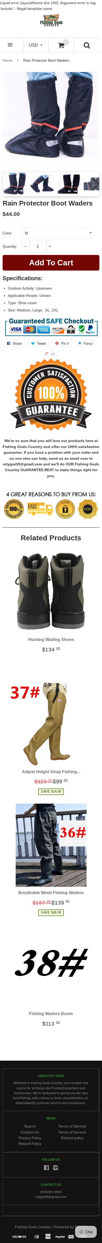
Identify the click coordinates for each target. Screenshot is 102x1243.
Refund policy (72, 1138)
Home (8, 60)
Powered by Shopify (70, 1227)
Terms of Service (72, 1126)
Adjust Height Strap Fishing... (51, 771)
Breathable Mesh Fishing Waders (51, 892)
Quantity (9, 246)
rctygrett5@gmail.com (51, 1197)
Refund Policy (30, 1144)
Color (7, 233)
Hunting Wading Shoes (51, 639)
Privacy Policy (30, 1138)
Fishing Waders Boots (51, 1013)
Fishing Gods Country (33, 1227)
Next (94, 183)
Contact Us (30, 1132)
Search (30, 1126)
